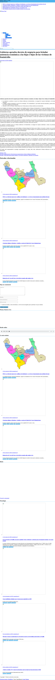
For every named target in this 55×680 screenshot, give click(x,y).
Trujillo (6, 34)
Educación (5, 602)
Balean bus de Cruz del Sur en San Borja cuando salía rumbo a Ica (17, 6)
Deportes (5, 38)
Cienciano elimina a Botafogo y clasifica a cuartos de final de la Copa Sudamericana (20, 5)
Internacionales (8, 37)
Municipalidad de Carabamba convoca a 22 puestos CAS (15, 7)
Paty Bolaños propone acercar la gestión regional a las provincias (16, 8)
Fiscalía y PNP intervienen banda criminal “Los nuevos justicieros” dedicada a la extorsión (19, 155)
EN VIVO (5, 46)
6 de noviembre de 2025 (8, 634)
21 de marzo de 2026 (7, 537)
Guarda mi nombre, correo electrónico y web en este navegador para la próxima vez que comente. (22, 304)
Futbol (8, 247)
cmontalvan (14, 194)
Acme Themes (26, 679)
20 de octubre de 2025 (7, 667)
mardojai (10, 60)
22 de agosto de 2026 (7, 194)
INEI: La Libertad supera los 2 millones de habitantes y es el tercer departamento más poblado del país (24, 4)
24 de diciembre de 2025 (8, 596)
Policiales (11, 282)
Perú (6, 36)
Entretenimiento (6, 45)
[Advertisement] (27, 21)
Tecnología (5, 43)
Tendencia (14, 200)
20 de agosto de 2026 (7, 240)
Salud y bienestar (6, 42)
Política (4, 40)
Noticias (4, 32)
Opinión (4, 41)
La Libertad (7, 35)
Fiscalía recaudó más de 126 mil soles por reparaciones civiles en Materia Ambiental (18, 154)
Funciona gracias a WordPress (6, 679)
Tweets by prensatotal (4, 498)
